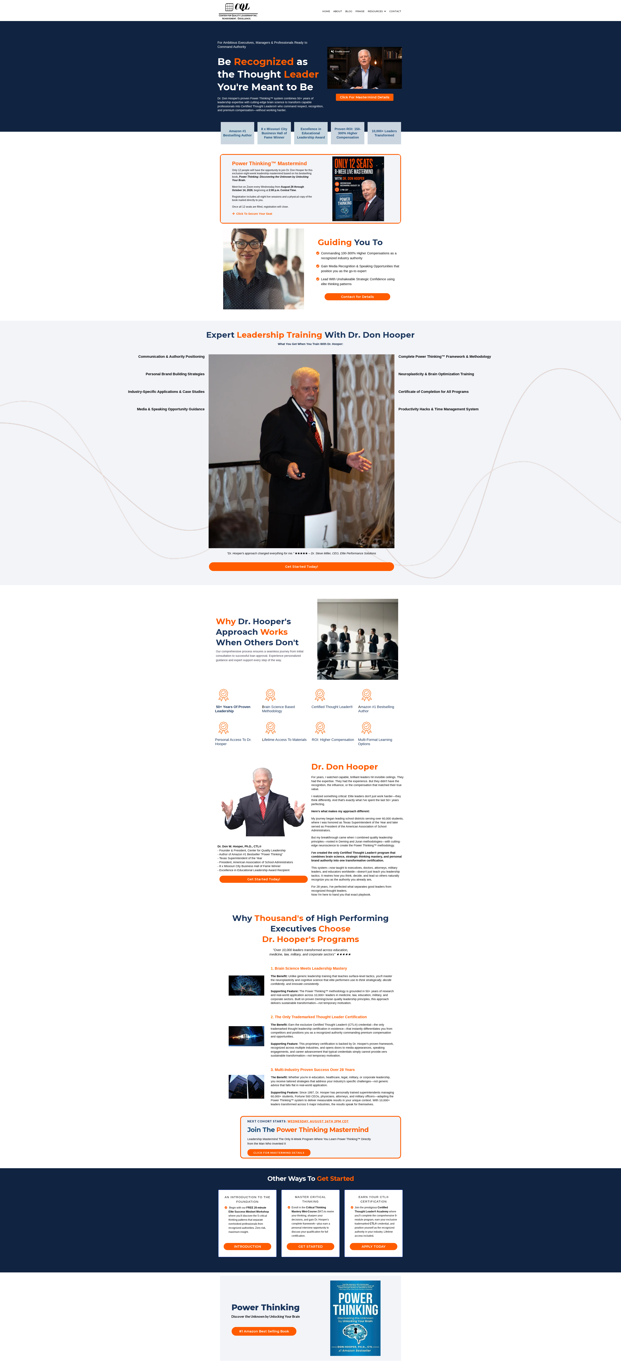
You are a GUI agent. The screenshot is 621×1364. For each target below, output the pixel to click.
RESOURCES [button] (375, 11)
